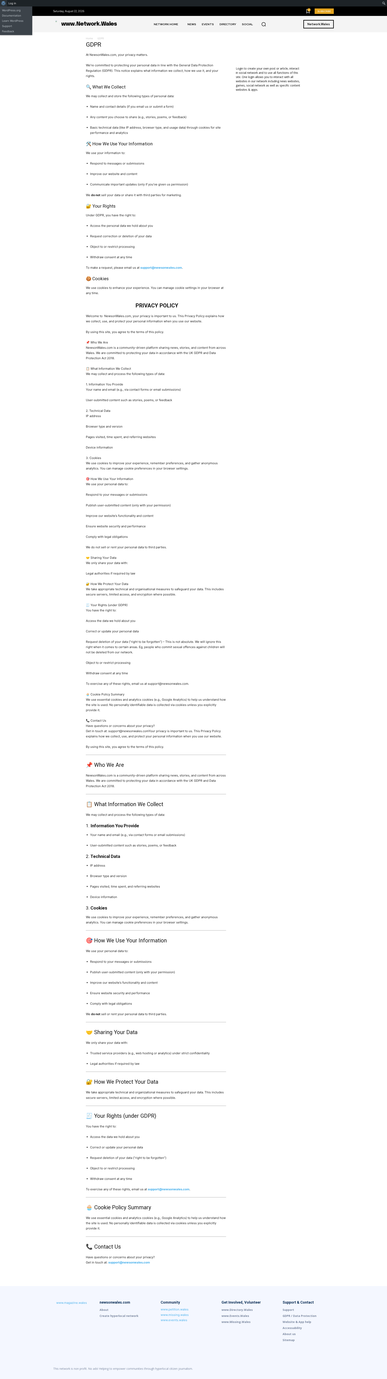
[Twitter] (330, 1368)
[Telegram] (322, 1368)
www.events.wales (174, 1320)
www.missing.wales (175, 1315)
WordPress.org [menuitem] (11, 10)
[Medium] (305, 1368)
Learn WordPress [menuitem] (12, 20)
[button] (263, 24)
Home (89, 38)
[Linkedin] (296, 1368)
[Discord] (288, 1368)
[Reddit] (313, 1368)
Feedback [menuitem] (8, 31)
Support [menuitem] (7, 26)
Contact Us (107, 1247)
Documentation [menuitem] (11, 15)
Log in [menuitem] (12, 3)
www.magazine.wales (71, 1303)
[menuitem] (3, 3)
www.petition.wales (174, 1309)
